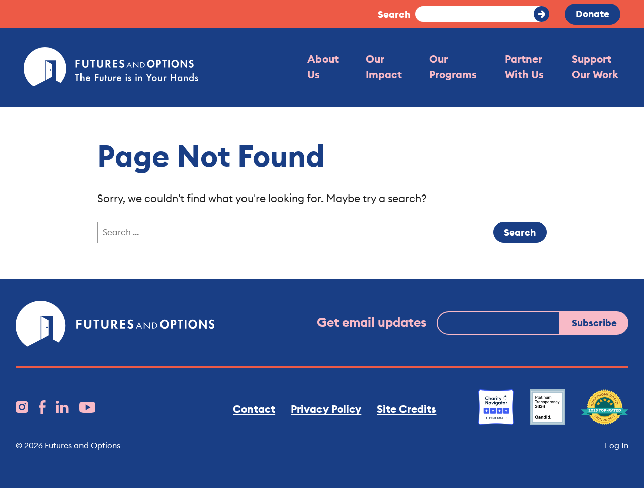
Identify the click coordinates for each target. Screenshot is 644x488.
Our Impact (384, 66)
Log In (616, 445)
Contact (254, 409)
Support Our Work (595, 66)
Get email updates (372, 322)
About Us (323, 66)
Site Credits (406, 409)
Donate (592, 14)
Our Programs (453, 66)
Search (394, 14)
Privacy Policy (326, 409)
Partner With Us (524, 66)
